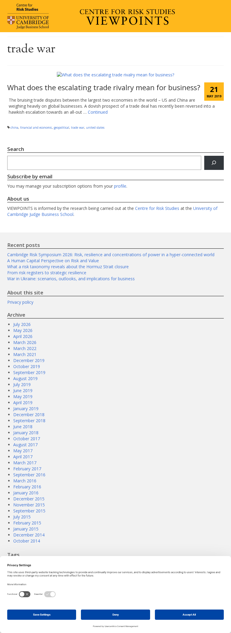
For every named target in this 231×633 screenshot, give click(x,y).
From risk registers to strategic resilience (46, 272)
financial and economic (36, 127)
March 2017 (24, 463)
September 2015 (29, 511)
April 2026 (22, 336)
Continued (98, 112)
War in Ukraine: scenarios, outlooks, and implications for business (71, 278)
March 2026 (24, 342)
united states (95, 127)
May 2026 (22, 330)
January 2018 (25, 432)
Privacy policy (20, 302)
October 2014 (26, 541)
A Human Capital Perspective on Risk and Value (53, 260)
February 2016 (27, 487)
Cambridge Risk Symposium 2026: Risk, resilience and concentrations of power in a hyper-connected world (110, 254)
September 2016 (29, 475)
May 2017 (22, 450)
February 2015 (27, 523)
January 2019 (25, 408)
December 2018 (29, 414)
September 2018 (29, 420)
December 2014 (29, 535)
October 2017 (26, 438)
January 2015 (25, 529)
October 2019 (26, 366)
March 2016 (24, 481)
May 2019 (22, 396)
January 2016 (25, 493)
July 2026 (22, 324)
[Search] (214, 163)
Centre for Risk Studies (157, 208)
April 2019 (22, 402)
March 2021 (24, 354)
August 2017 (25, 444)
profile (120, 186)
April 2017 (22, 456)
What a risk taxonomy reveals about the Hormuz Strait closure (68, 266)
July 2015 (22, 517)
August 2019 (25, 378)
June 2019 (22, 390)
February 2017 (27, 469)
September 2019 (29, 372)
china (14, 127)
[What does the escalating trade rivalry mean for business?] (115, 74)
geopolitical (61, 127)
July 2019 (22, 384)
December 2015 (29, 499)
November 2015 (29, 505)
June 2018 (22, 426)
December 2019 (29, 360)
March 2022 (24, 348)
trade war (77, 127)
